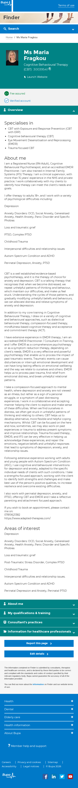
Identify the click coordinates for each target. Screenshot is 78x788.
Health (8, 701)
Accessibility (9, 766)
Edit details (37, 653)
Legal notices (31, 766)
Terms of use (66, 5)
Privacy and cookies (29, 762)
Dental (8, 709)
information (38, 684)
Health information (17, 725)
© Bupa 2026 (53, 766)
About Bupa (12, 733)
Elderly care (12, 717)
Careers (6, 762)
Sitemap (53, 762)
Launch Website (37, 77)
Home (9, 37)
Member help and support (28, 746)
